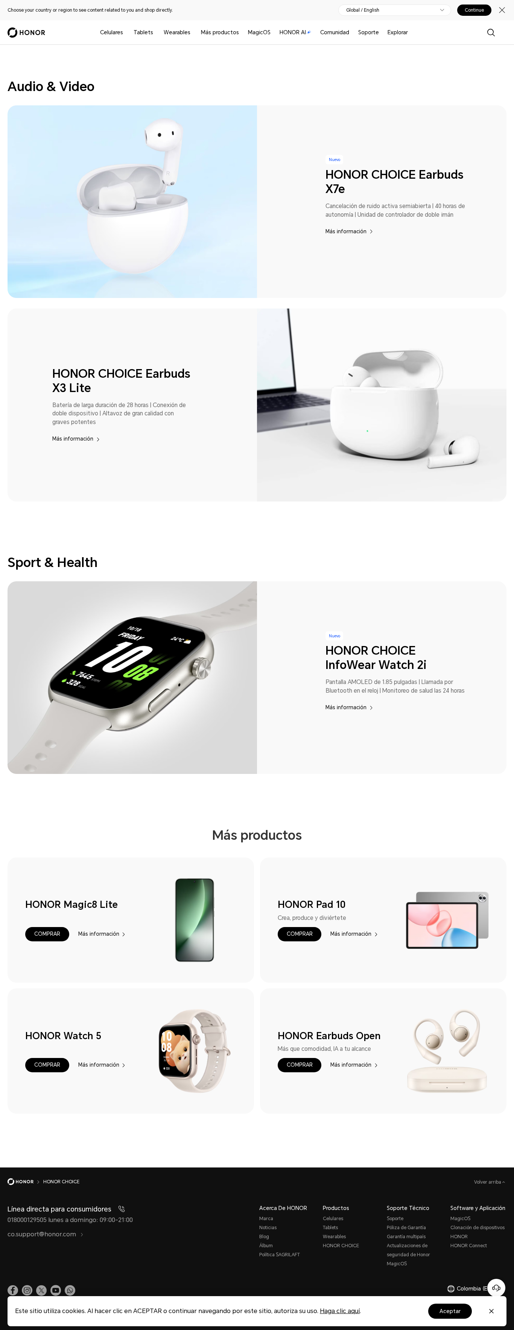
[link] (13, 1290)
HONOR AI (293, 32)
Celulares (111, 32)
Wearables (177, 32)
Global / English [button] (362, 10)
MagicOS (259, 32)
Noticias (268, 1227)
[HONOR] (25, 1182)
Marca (266, 1218)
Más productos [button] (220, 32)
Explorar (398, 32)
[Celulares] (126, 32)
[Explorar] (411, 32)
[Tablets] (156, 32)
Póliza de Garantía (406, 1227)
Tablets (143, 32)
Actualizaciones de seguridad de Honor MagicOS (408, 1254)
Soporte (368, 32)
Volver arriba (488, 1182)
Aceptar (450, 1311)
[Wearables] (193, 32)
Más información (345, 231)
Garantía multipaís (406, 1236)
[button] (47, 934)
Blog (264, 1236)
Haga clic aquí (340, 1311)
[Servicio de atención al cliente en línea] (496, 1288)
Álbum (266, 1245)
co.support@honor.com (43, 1234)
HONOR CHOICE (341, 1245)
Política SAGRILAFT (279, 1254)
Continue (474, 10)
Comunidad (334, 32)
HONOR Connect (468, 1245)
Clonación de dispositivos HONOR (477, 1232)
